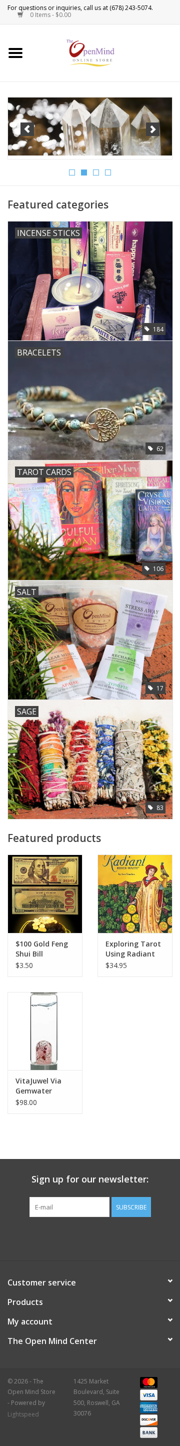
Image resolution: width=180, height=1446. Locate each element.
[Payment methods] (147, 1382)
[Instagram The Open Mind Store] (144, 1238)
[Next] (153, 129)
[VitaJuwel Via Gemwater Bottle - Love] (45, 1031)
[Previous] (27, 129)
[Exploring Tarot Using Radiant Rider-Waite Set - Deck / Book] (135, 893)
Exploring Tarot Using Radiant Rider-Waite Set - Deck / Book (133, 949)
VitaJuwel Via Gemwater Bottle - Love (39, 1086)
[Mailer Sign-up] (96, 126)
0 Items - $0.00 (49, 14)
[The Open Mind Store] (105, 52)
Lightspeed (23, 1414)
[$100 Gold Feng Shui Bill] (45, 893)
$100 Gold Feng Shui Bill (42, 948)
